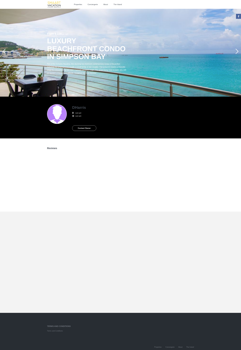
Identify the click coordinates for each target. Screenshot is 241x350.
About (105, 4)
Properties (78, 4)
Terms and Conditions (55, 331)
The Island (117, 4)
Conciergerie (93, 4)
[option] (120, 53)
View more (51, 79)
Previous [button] (4, 52)
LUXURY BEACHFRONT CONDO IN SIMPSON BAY (86, 48)
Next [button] (237, 52)
